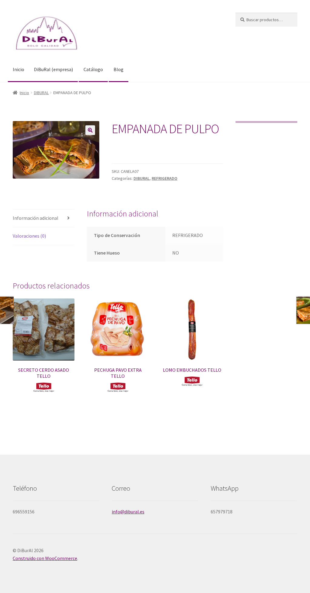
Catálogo (93, 69)
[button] (90, 130)
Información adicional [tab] (35, 218)
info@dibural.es (128, 512)
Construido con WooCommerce (45, 558)
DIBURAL (41, 92)
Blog (119, 69)
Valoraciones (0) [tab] (29, 236)
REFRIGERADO (164, 178)
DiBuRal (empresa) (53, 69)
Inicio (18, 69)
